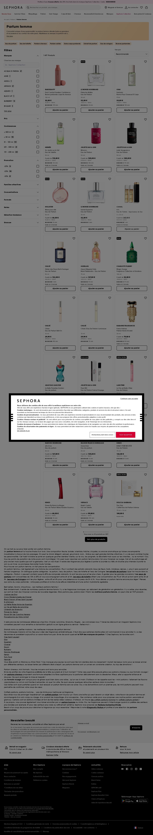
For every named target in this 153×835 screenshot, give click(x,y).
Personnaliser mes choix (102, 435)
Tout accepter (125, 435)
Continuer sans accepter (129, 398)
